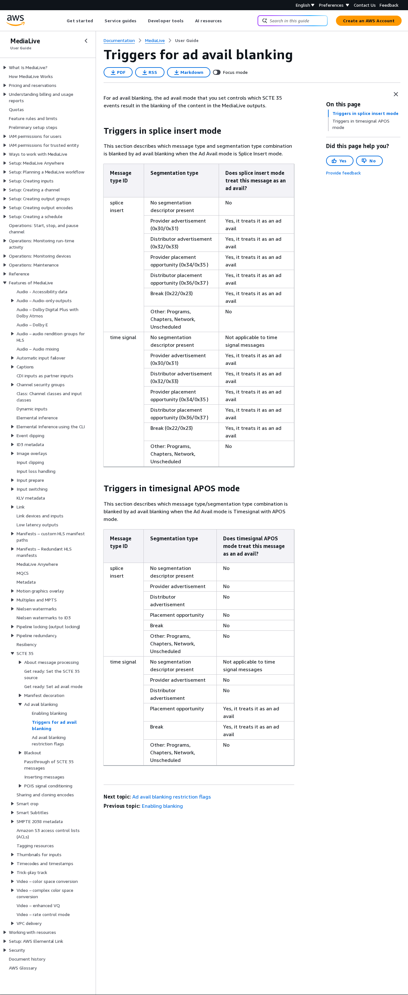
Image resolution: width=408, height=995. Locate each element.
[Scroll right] (227, 21)
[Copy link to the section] (98, 131)
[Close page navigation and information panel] (395, 94)
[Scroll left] (62, 21)
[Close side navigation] (86, 41)
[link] (187, 40)
